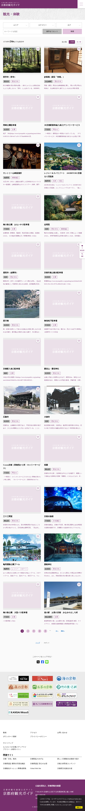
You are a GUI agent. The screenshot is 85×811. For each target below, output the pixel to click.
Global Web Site (35, 768)
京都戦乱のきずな (36, 759)
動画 (4, 732)
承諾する (78, 807)
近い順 (79, 42)
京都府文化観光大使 (64, 768)
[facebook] (42, 662)
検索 (72, 31)
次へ (57, 631)
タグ (69, 25)
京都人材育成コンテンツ (66, 763)
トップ (38, 643)
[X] (38, 662)
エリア (15, 25)
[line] (47, 662)
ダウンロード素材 (9, 736)
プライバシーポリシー (38, 736)
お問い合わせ (62, 732)
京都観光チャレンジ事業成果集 (14, 768)
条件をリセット (52, 31)
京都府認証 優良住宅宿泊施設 (14, 763)
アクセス (33, 732)
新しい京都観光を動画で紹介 (68, 759)
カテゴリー (42, 25)
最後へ (63, 631)
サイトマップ (8, 743)
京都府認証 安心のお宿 (38, 763)
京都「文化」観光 (9, 759)
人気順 (72, 42)
